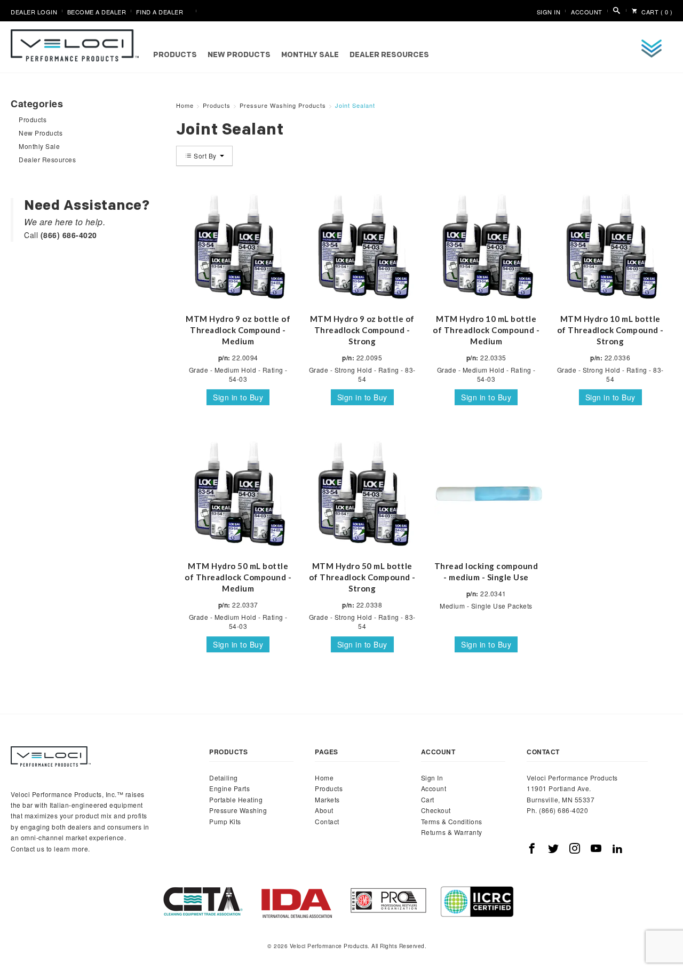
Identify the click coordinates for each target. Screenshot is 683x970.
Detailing (223, 777)
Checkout (436, 810)
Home (324, 777)
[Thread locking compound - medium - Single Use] (486, 493)
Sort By (205, 155)
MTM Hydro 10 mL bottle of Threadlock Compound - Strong (610, 330)
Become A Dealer (96, 11)
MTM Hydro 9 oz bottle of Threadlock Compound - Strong (362, 330)
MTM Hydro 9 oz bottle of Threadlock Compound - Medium (238, 330)
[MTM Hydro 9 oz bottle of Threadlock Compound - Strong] (362, 246)
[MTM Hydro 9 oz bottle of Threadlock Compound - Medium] (238, 246)
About (324, 810)
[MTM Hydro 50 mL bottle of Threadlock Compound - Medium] (238, 493)
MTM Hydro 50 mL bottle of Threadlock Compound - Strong (362, 577)
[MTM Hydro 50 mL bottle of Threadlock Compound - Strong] (362, 493)
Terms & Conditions (451, 821)
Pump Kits (225, 821)
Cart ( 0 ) (656, 11)
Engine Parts (229, 788)
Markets (327, 799)
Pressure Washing (238, 810)
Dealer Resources (389, 55)
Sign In (549, 11)
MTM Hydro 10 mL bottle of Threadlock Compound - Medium (486, 330)
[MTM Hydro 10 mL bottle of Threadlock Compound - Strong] (610, 246)
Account (586, 11)
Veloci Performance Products (77, 45)
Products (175, 55)
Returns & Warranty (451, 832)
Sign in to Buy (238, 397)
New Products (239, 55)
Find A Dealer (160, 11)
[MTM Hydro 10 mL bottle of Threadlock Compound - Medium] (486, 246)
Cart (427, 799)
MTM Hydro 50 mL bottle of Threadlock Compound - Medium (238, 577)
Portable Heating (236, 799)
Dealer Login (34, 11)
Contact (327, 821)
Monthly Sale (310, 55)
